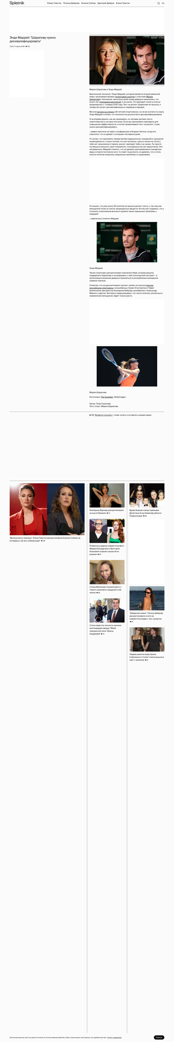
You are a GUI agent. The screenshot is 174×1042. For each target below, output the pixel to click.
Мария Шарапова (109, 406)
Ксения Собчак (88, 3)
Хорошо (159, 1037)
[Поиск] (158, 3)
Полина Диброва (71, 3)
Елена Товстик (123, 3)
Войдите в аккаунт (104, 415)
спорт (97, 406)
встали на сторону (106, 112)
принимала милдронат (110, 102)
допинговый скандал (125, 96)
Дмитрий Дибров (106, 3)
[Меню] (163, 3)
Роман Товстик (54, 3)
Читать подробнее (114, 1037)
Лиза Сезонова (103, 403)
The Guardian (107, 397)
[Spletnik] (17, 3)
